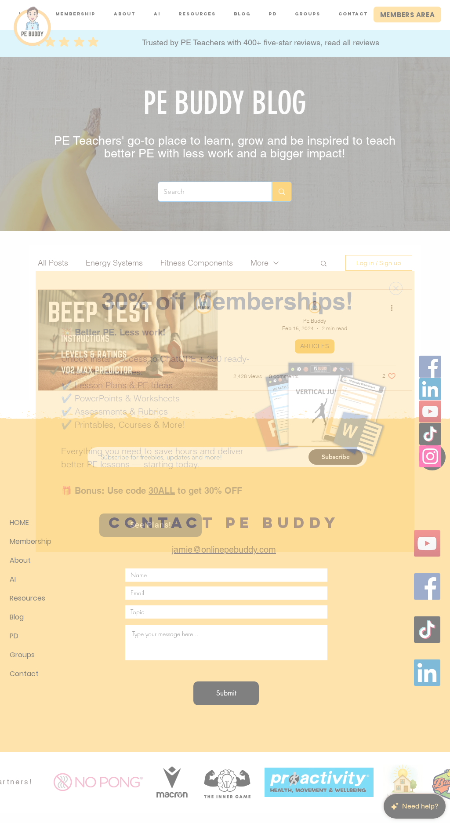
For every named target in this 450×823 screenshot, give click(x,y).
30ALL (162, 490)
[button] (396, 288)
